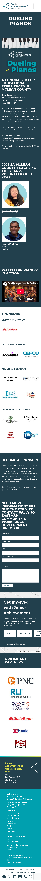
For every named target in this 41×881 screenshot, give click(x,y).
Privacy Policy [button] (29, 869)
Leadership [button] (11, 824)
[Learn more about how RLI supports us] (20, 694)
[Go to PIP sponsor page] (31, 435)
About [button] (10, 821)
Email (4, 549)
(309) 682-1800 (11, 782)
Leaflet (17, 652)
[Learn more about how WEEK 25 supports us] (20, 745)
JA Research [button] (12, 831)
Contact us (6, 487)
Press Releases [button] (13, 834)
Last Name (6, 541)
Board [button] (9, 829)
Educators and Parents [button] (18, 802)
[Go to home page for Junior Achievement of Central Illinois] (15, 6)
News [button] (9, 839)
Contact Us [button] (10, 780)
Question (6, 566)
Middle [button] (10, 850)
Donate (10, 633)
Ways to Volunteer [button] (14, 796)
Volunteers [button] (12, 794)
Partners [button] (11, 811)
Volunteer (25, 633)
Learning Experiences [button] (17, 845)
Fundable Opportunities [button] (17, 813)
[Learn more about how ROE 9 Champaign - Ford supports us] (20, 707)
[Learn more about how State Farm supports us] (20, 720)
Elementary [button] (12, 847)
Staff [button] (9, 826)
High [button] (9, 852)
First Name (6, 534)
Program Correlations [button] (16, 807)
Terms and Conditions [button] (14, 869)
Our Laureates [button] (13, 842)
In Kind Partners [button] (13, 818)
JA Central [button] (31, 872)
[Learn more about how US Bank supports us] (20, 732)
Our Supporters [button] (13, 815)
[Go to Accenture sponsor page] (10, 354)
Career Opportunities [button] (16, 836)
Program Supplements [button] (16, 805)
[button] (4, 877)
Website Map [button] (21, 872)
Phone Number (8, 556)
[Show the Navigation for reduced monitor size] (36, 6)
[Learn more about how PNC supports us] (20, 682)
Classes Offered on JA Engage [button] (19, 799)
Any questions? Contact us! (14, 644)
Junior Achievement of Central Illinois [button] (20, 859)
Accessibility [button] (10, 872)
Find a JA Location (14, 863)
